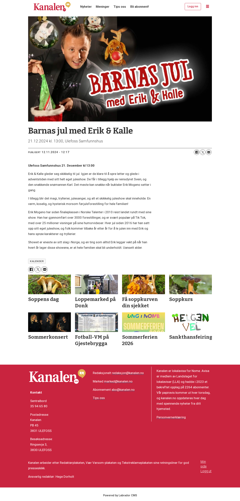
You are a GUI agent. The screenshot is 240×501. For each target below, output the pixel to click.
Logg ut (206, 471)
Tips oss (119, 6)
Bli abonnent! (139, 6)
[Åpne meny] (207, 6)
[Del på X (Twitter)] (203, 152)
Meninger (102, 6)
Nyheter (86, 6)
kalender (37, 261)
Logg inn (193, 6)
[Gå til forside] (52, 7)
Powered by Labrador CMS (120, 495)
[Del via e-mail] (209, 152)
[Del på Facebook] (197, 152)
